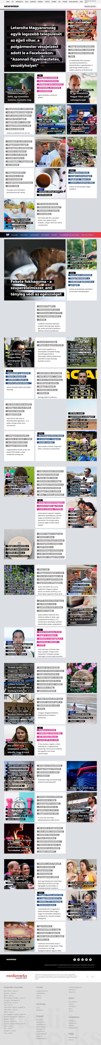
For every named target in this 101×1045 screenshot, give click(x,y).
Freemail (40, 1)
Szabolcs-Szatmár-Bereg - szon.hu (15, 1023)
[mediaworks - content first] (16, 976)
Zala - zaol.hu (8, 1033)
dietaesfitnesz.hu (41, 1038)
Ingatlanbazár (73, 1)
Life (13, 1)
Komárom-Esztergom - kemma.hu (14, 1016)
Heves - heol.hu (9, 1012)
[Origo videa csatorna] (86, 959)
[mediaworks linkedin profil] (93, 977)
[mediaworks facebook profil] (88, 977)
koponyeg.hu (73, 1023)
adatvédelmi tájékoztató (50, 965)
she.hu (71, 1011)
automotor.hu (40, 1022)
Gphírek (54, 1)
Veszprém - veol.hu (10, 1031)
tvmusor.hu (72, 992)
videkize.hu (72, 989)
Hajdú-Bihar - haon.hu (11, 1009)
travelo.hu (39, 1036)
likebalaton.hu (40, 1029)
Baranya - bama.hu (10, 993)
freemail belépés (90, 6)
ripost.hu (71, 1004)
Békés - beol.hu (9, 995)
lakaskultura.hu (41, 1024)
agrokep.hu (39, 1010)
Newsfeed (33, 1)
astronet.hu (39, 1019)
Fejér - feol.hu (8, 1005)
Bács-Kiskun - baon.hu (11, 991)
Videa (26, 1)
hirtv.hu (38, 995)
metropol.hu (72, 1006)
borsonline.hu (73, 1001)
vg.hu (38, 1007)
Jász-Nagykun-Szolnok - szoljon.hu (15, 1014)
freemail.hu (72, 1021)
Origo (7, 1)
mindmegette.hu (41, 1033)
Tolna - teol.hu (8, 1026)
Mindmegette (19, 1)
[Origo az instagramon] (82, 959)
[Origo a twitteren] (78, 959)
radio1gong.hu (73, 1037)
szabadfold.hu (40, 993)
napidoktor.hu (40, 1031)
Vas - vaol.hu (8, 1028)
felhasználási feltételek (64, 965)
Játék (81, 1)
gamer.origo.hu (41, 1027)
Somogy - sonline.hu (10, 1021)
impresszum (84, 965)
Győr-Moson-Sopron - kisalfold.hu (14, 1007)
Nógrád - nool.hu (9, 1019)
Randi (65, 1)
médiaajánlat (91, 965)
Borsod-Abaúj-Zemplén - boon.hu (14, 998)
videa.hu (71, 1025)
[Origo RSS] (90, 959)
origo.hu (38, 998)
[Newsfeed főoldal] (11, 959)
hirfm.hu (71, 1040)
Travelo (47, 1)
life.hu (70, 1009)
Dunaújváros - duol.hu (11, 1002)
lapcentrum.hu (73, 1028)
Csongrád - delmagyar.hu (12, 1000)
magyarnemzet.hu (42, 991)
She (59, 1)
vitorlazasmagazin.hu (75, 987)
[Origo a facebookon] (74, 959)
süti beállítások (76, 965)
